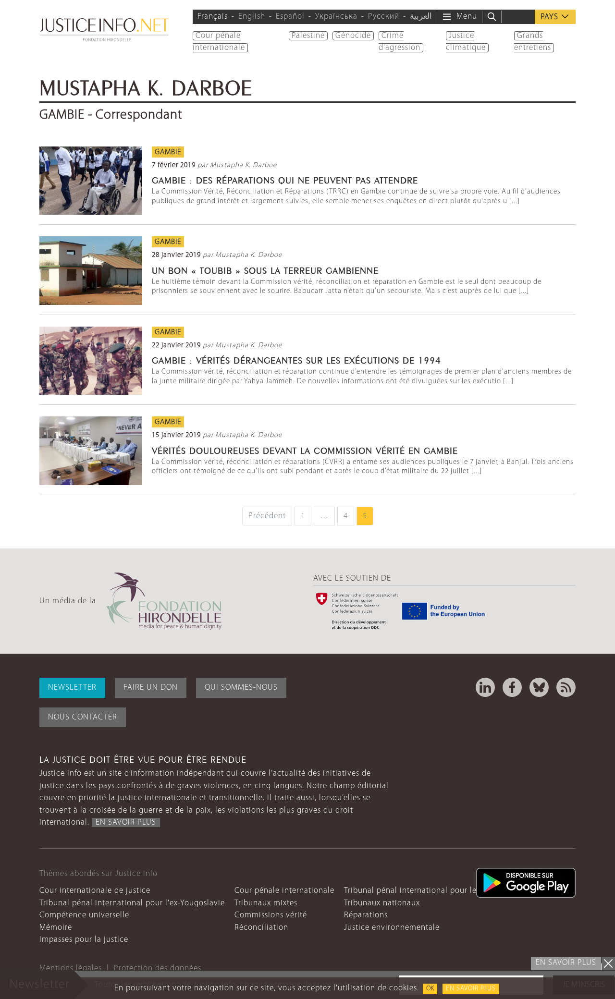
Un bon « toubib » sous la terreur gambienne (265, 269)
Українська (336, 16)
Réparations (366, 915)
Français (212, 16)
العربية (421, 16)
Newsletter (72, 687)
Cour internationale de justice (94, 891)
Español (290, 16)
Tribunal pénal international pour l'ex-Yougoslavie (132, 903)
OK (430, 988)
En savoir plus (471, 988)
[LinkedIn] (485, 687)
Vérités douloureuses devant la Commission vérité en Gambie (305, 449)
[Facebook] (512, 687)
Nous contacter (82, 717)
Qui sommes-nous (241, 687)
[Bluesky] (539, 687)
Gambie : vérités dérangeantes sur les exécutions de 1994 (296, 359)
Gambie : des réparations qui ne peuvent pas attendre (285, 179)
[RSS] (566, 687)
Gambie (168, 152)
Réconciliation (261, 928)
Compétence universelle (84, 915)
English (251, 16)
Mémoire (55, 928)
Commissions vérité (270, 915)
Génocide (353, 36)
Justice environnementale (392, 928)
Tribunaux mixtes (265, 903)
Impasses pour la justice (83, 940)
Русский (383, 16)
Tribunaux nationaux (382, 903)
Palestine (308, 36)
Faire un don (150, 687)
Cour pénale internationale (284, 891)
